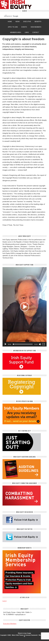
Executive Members (9, 623)
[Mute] (40, 344)
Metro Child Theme (17, 635)
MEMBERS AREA (15, 32)
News (17, 21)
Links (27, 32)
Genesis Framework (31, 635)
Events (24, 27)
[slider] (23, 344)
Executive (27, 21)
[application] (25, 307)
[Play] (5, 344)
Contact (35, 32)
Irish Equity (24, 5)
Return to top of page (24, 633)
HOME (10, 21)
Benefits (38, 21)
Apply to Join (12, 27)
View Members (36, 27)
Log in (4, 601)
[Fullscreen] (44, 344)
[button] (24, 306)
